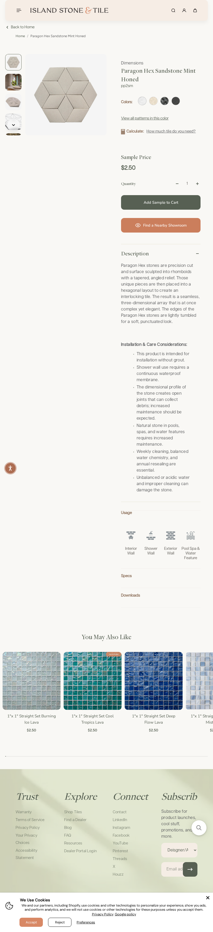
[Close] (207, 897)
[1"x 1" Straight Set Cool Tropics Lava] (92, 681)
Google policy (125, 914)
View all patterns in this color (145, 118)
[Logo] (69, 10)
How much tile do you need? (171, 131)
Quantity (128, 183)
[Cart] (195, 10)
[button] (199, 827)
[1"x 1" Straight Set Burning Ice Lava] (31, 681)
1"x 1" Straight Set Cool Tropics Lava (92, 719)
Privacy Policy (103, 914)
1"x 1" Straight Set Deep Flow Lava (153, 719)
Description (135, 253)
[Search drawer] (173, 10)
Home (20, 36)
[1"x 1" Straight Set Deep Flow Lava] (153, 681)
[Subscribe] (190, 869)
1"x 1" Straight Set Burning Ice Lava (31, 719)
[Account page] (184, 10)
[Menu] (19, 10)
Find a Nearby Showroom (165, 225)
